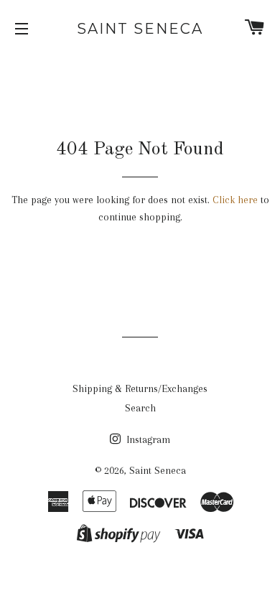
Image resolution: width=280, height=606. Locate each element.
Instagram (146, 439)
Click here (235, 199)
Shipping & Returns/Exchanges (140, 388)
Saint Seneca (140, 28)
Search (140, 408)
